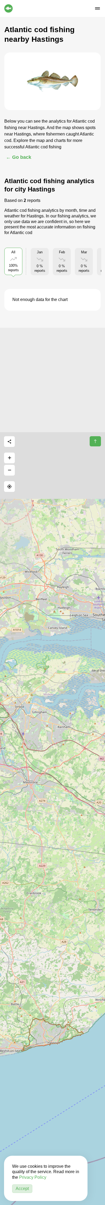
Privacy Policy (32, 1177)
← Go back (18, 157)
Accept (22, 1188)
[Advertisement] (52, 380)
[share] (9, 441)
